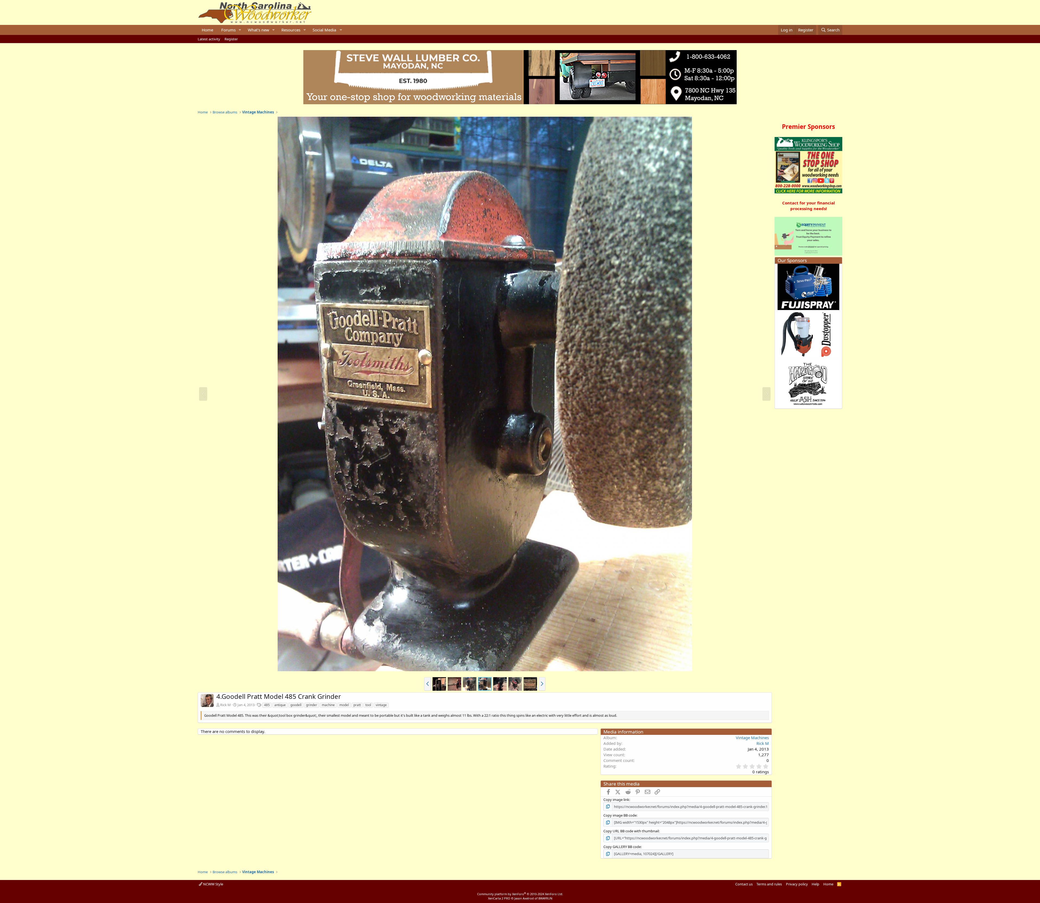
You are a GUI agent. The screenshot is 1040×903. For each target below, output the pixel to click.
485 (267, 705)
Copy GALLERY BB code (622, 846)
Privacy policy (797, 884)
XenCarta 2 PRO (499, 898)
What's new (258, 29)
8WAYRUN (545, 898)
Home (207, 29)
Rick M (225, 704)
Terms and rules (769, 884)
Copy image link (616, 799)
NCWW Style (212, 884)
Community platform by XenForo (520, 894)
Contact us (744, 884)
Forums (228, 29)
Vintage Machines (752, 737)
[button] (240, 30)
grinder (311, 705)
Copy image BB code (619, 815)
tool (368, 705)
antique (280, 705)
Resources (290, 29)
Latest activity (209, 39)
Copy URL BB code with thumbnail (631, 831)
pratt (357, 705)
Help (815, 884)
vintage (381, 705)
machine (328, 705)
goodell (295, 705)
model (344, 705)
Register (231, 39)
